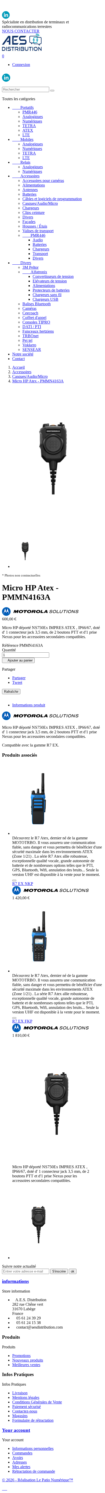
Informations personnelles (33, 1448)
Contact (18, 359)
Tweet (17, 682)
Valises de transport (38, 231)
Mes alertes (21, 1467)
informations (15, 1281)
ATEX (27, 130)
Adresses (19, 1462)
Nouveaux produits (27, 1360)
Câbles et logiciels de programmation (52, 199)
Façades (28, 221)
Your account (16, 1430)
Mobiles (22, 139)
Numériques (32, 121)
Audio (38, 240)
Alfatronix (34, 272)
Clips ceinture (33, 212)
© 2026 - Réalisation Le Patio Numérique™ (37, 1480)
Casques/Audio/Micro (40, 203)
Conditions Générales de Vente (37, 1402)
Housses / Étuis (34, 226)
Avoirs (17, 1457)
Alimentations (33, 185)
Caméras (29, 308)
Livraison (20, 1393)
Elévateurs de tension (50, 281)
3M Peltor (30, 267)
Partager (18, 678)
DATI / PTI (31, 327)
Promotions (21, 1355)
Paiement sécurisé (26, 1406)
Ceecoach (30, 313)
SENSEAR (31, 349)
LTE (26, 135)
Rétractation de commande (33, 1471)
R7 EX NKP (22, 883)
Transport (40, 253)
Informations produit (28, 705)
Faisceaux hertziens (38, 331)
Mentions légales (25, 1397)
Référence (10, 645)
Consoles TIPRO (36, 322)
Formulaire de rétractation (33, 1420)
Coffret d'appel (34, 317)
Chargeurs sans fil (47, 295)
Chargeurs (30, 208)
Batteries (29, 194)
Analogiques (32, 116)
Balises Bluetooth (36, 304)
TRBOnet (30, 336)
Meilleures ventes (26, 1365)
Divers (27, 217)
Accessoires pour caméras (43, 180)
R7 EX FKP (22, 1021)
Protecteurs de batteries (51, 290)
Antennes (30, 190)
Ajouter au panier (18, 660)
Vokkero (29, 345)
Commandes (22, 1453)
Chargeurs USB (45, 299)
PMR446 (29, 112)
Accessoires (26, 176)
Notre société (22, 354)
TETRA (29, 126)
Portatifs (23, 107)
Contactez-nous (24, 1411)
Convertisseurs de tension (53, 276)
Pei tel (27, 340)
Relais (21, 162)
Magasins (20, 1416)
